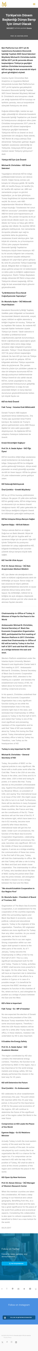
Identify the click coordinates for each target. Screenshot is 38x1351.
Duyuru (29, 28)
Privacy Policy (7, 1337)
